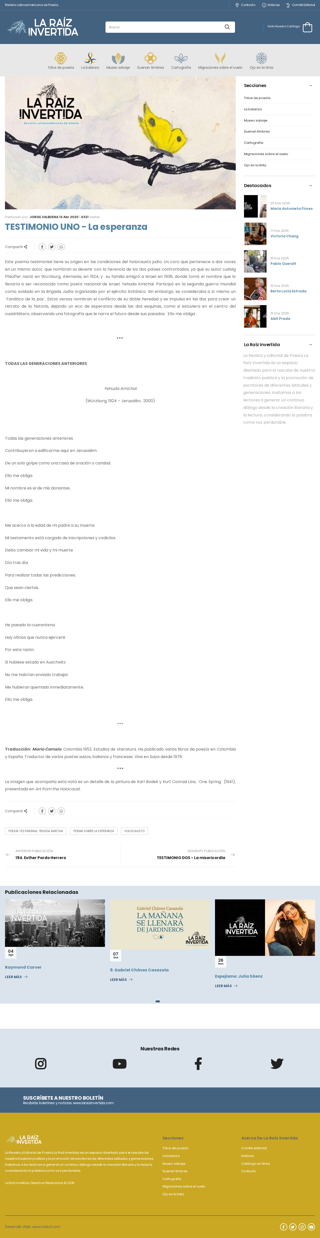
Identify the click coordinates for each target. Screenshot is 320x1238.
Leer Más (14, 980)
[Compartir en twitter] (52, 247)
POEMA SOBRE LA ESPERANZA (94, 831)
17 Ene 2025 (279, 230)
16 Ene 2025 (279, 258)
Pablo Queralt (283, 263)
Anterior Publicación (41, 854)
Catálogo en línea (255, 1163)
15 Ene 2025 (279, 285)
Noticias (274, 5)
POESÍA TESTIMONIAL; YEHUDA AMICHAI (35, 831)
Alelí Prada (280, 318)
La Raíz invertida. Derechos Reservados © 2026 (39, 1183)
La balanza (253, 109)
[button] (156, 1001)
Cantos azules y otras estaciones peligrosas (263, 978)
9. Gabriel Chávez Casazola (35, 970)
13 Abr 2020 (68, 217)
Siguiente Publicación (191, 854)
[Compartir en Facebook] (42, 247)
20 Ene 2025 (280, 203)
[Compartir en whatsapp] (61, 247)
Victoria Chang (284, 236)
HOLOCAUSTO (134, 831)
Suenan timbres (257, 132)
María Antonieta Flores (291, 208)
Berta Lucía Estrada (288, 291)
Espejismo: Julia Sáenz (134, 976)
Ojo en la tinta (255, 165)
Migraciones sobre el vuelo (266, 154)
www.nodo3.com (46, 1226)
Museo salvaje (256, 121)
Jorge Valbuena (44, 217)
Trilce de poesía (257, 98)
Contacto (248, 5)
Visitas (90, 217)
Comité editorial (254, 1148)
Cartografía (253, 143)
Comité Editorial (303, 5)
